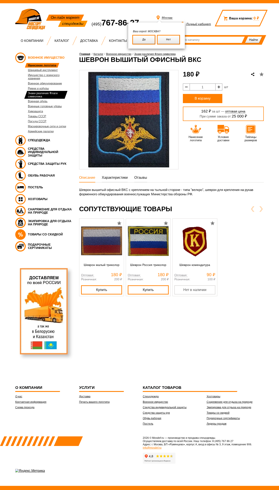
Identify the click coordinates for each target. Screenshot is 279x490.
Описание (87, 177)
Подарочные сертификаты (223, 418)
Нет (168, 39)
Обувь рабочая (152, 418)
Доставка (89, 41)
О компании (32, 41)
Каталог (61, 41)
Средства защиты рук (156, 412)
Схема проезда (24, 407)
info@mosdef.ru (152, 447)
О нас (18, 396)
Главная (85, 54)
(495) (115, 24)
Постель (148, 423)
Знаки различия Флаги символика (155, 54)
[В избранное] (261, 74)
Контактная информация (30, 401)
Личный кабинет (198, 24)
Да (144, 39)
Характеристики (115, 177)
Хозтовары (213, 396)
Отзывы (140, 177)
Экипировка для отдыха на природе (229, 407)
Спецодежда (151, 396)
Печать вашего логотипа (94, 401)
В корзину (203, 98)
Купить (101, 290)
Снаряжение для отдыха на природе (230, 401)
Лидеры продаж (216, 423)
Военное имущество (118, 54)
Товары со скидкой (218, 412)
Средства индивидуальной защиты (165, 407)
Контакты (118, 41)
